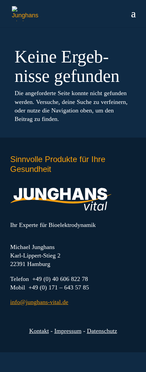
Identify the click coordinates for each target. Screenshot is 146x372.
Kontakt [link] (39, 330)
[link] (27, 13)
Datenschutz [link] (102, 330)
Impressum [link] (67, 330)
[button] (133, 17)
